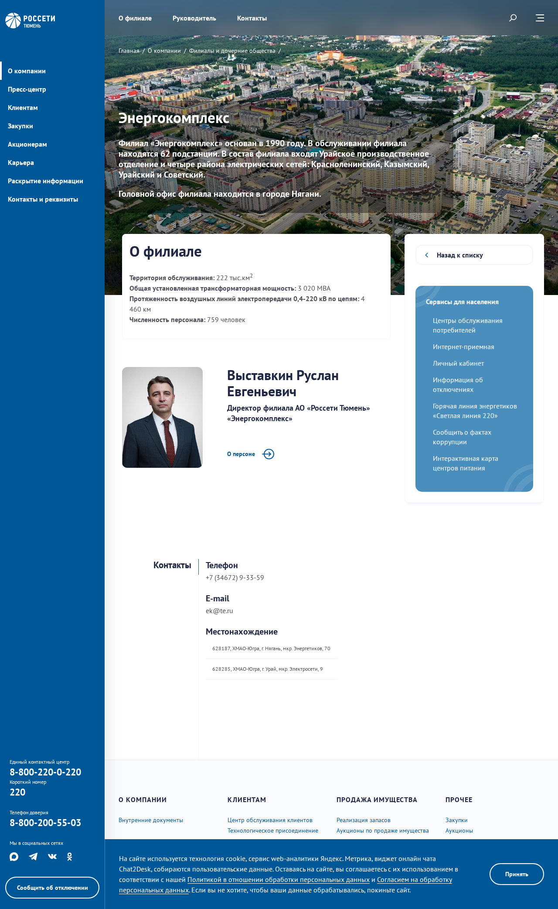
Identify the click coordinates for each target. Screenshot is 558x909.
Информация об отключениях (458, 384)
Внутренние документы (151, 820)
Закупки (20, 125)
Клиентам (23, 107)
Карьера (21, 162)
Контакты (252, 18)
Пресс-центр (27, 89)
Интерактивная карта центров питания (465, 463)
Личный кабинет (458, 363)
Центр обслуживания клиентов (270, 820)
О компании (27, 70)
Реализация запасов (364, 820)
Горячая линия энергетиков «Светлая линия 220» (475, 410)
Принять (516, 874)
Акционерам (27, 144)
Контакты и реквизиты (43, 199)
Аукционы (459, 830)
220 (17, 792)
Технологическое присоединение (273, 830)
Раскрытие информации (45, 180)
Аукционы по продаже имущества (383, 830)
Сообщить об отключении (52, 888)
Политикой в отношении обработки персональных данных (278, 879)
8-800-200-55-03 (45, 822)
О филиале (135, 18)
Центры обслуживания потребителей (468, 325)
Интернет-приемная (463, 346)
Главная (129, 51)
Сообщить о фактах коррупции (462, 437)
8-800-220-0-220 (45, 772)
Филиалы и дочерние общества (232, 51)
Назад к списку (460, 254)
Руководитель (194, 18)
